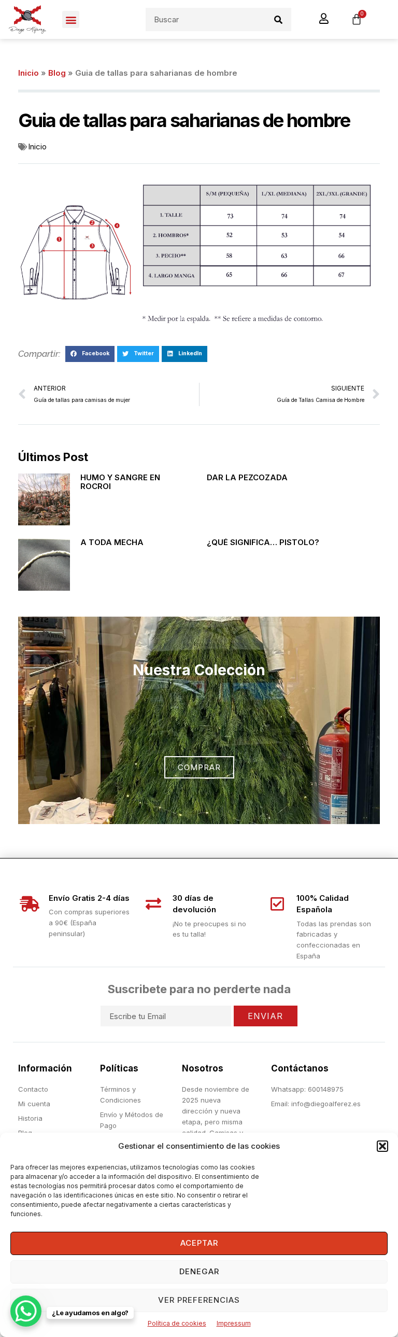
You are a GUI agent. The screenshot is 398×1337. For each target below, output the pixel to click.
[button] (382, 1146)
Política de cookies (177, 1323)
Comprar (199, 767)
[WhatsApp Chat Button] (25, 1311)
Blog (57, 73)
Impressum (234, 1323)
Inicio (28, 73)
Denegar (199, 1271)
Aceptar (199, 1243)
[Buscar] (279, 19)
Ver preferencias (199, 1300)
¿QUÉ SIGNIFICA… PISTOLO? (263, 542)
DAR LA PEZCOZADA (247, 477)
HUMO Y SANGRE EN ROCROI (120, 481)
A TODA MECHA (112, 542)
